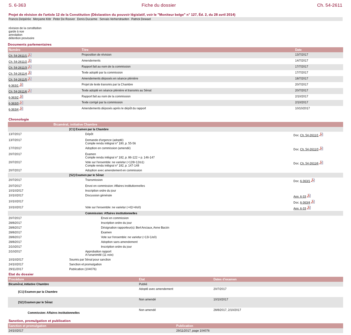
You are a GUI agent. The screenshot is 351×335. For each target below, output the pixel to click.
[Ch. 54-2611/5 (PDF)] (30, 79)
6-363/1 (14, 85)
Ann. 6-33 (299, 196)
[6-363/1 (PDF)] (21, 85)
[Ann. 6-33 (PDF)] (309, 196)
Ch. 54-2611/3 (18, 67)
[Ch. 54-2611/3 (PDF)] (30, 67)
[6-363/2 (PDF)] (21, 97)
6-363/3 (14, 103)
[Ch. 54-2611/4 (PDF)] (30, 73)
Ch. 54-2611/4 (18, 73)
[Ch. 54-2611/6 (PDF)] (30, 91)
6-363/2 (14, 97)
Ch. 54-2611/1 (18, 56)
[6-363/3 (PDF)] (21, 103)
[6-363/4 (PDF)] (21, 109)
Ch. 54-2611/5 (18, 79)
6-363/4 (14, 109)
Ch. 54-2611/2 (18, 61)
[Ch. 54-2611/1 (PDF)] (30, 56)
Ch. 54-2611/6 (18, 91)
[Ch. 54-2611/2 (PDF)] (30, 61)
